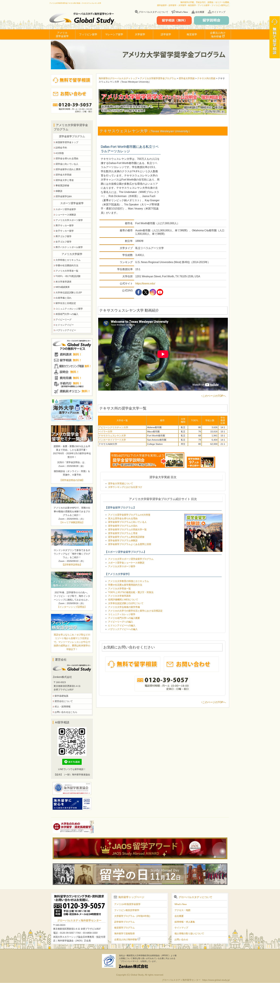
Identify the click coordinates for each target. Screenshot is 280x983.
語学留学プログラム (124, 922)
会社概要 (199, 12)
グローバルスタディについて (153, 12)
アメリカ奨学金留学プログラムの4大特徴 (129, 514)
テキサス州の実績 (206, 78)
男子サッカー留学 (65, 225)
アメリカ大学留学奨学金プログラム (158, 78)
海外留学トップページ (131, 897)
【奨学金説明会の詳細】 (71, 480)
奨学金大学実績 (187, 78)
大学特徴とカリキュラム (68, 260)
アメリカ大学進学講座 (119, 596)
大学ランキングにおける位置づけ (125, 487)
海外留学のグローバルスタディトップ (118, 78)
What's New (182, 12)
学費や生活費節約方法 (67, 265)
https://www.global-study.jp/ (216, 980)
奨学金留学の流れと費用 (68, 169)
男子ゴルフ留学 (63, 236)
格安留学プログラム (124, 927)
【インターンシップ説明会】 (72, 607)
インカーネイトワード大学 (112, 439)
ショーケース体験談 (66, 214)
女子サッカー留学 (65, 231)
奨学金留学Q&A (64, 196)
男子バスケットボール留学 (69, 247)
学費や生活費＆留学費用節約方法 (125, 585)
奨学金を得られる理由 (67, 158)
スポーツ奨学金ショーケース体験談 (126, 562)
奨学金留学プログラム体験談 (123, 540)
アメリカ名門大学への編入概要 (124, 618)
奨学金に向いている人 (67, 164)
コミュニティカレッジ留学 (121, 614)
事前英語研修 (62, 185)
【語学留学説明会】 (72, 564)
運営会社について (64, 701)
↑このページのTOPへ (213, 395)
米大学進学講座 (63, 281)
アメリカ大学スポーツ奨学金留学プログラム (130, 559)
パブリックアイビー (66, 330)
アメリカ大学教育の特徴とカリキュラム (128, 581)
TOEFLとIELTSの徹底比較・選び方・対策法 (130, 592)
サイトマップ (218, 12)
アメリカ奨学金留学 (62, 34)
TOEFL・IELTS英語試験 (68, 276)
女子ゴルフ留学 (63, 241)
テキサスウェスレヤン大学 (112, 435)
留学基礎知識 (61, 696)
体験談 (59, 191)
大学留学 (140, 34)
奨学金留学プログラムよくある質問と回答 (129, 544)
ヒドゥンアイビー (65, 325)
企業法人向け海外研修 (218, 34)
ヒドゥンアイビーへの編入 (121, 625)
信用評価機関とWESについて (123, 599)
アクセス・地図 (182, 910)
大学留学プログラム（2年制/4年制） (133, 916)
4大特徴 (60, 153)
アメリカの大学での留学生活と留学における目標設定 (135, 610)
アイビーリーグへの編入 (120, 621)
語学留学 (166, 34)
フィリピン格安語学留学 (126, 910)
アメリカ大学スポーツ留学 (121, 566)
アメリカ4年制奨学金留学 (127, 904)
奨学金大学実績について (120, 483)
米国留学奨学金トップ (67, 142)
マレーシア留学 (114, 34)
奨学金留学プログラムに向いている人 (127, 522)
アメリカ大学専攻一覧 (119, 588)
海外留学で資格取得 (124, 933)
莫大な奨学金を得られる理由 (123, 518)
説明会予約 (61, 147)
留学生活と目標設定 (66, 303)
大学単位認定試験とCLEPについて (125, 603)
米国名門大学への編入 (67, 314)
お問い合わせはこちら (66, 712)
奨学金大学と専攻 (65, 180)
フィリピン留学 (88, 34)
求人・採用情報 (62, 706)
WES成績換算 (63, 287)
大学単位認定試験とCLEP (69, 292)
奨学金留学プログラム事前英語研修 (126, 537)
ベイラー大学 (105, 431)
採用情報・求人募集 (185, 922)
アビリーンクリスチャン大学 (113, 427)
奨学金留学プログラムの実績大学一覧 (127, 529)
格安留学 (192, 34)
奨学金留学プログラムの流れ (123, 525)
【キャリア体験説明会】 (71, 522)
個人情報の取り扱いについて (189, 933)
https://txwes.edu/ (145, 283)
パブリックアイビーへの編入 (123, 629)
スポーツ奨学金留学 (66, 209)
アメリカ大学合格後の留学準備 (124, 607)
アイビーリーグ (63, 319)
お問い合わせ (181, 939)
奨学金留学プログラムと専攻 (123, 533)
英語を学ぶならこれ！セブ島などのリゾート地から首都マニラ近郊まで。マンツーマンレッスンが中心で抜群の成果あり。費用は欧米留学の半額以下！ (72, 642)
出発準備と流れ (63, 298)
